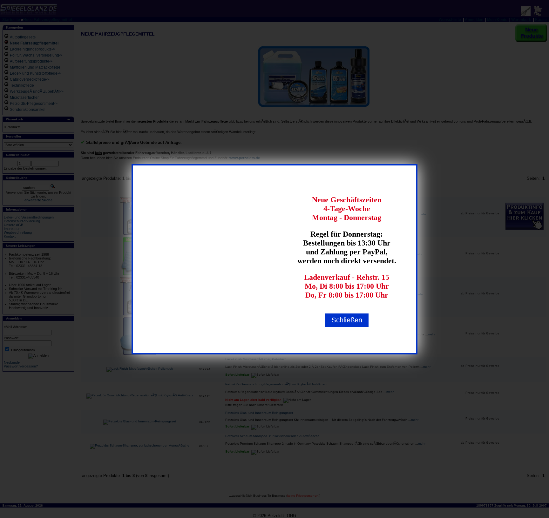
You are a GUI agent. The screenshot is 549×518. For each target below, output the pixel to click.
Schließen (346, 320)
